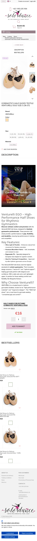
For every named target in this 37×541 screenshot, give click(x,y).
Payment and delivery (7, 475)
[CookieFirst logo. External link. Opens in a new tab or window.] (2, 521)
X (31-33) (13, 134)
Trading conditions (6, 478)
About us (3, 482)
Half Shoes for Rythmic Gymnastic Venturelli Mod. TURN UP (10, 453)
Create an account (23, 1)
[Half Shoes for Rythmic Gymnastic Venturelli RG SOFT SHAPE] (10, 360)
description (19, 50)
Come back (18, 45)
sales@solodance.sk (24, 492)
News (3, 480)
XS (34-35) (21, 134)
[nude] (7, 120)
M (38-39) (13, 137)
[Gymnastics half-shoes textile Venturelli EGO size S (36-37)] (32, 64)
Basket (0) (21, 26)
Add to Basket (18, 326)
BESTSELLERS (19, 52)
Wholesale (21, 475)
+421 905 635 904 (20, 8)
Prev (32, 56)
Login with (33, 1)
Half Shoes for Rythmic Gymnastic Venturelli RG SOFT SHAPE (9, 376)
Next (32, 98)
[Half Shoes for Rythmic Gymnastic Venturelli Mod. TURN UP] (10, 436)
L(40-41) (21, 137)
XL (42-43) (29, 137)
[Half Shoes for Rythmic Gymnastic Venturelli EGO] (15, 78)
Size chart (21, 478)
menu (3, 1)
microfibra (13, 145)
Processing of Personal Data (26, 480)
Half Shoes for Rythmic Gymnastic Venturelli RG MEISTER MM (7, 414)
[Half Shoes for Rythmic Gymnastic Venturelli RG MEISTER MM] (10, 398)
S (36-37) (30, 134)
